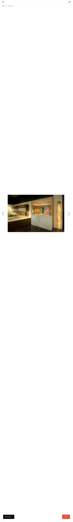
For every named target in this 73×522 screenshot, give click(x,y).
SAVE (66, 517)
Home (4, 6)
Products (10, 6)
